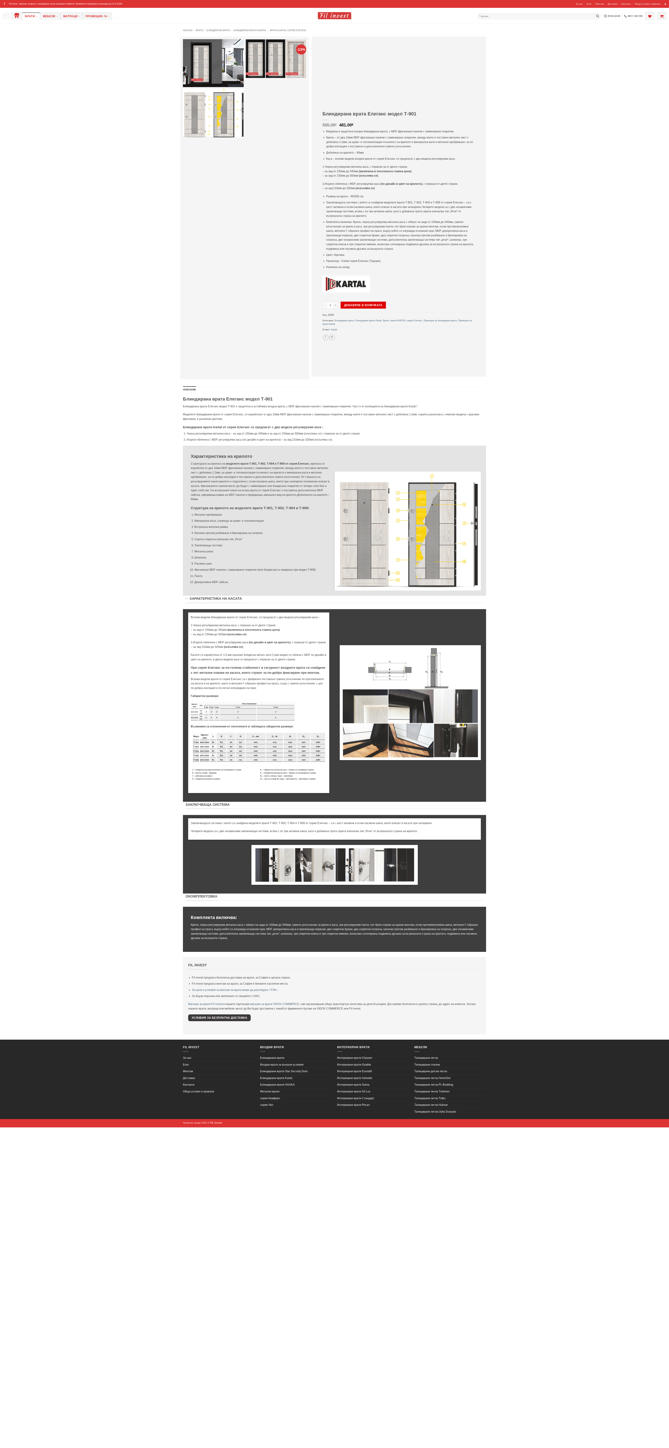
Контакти (626, 4)
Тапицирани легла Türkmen (432, 1091)
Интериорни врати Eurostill (354, 1071)
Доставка (612, 4)
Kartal (334, 329)
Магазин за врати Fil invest (205, 1004)
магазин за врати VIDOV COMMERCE (274, 1004)
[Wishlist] (649, 16)
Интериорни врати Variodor (354, 1078)
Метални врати (269, 1091)
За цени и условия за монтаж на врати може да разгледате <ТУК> (234, 989)
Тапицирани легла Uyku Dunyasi (435, 1111)
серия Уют (266, 1104)
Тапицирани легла (426, 1057)
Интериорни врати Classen (354, 1057)
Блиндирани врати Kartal (249, 30)
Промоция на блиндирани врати (440, 320)
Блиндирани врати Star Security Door (284, 1071)
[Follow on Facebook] (4, 4)
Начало (187, 30)
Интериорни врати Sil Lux (353, 1091)
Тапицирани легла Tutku (429, 1098)
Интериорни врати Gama (353, 1084)
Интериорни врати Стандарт (355, 1098)
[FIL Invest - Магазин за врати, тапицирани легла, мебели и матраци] (334, 15)
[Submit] (598, 16)
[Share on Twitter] (332, 337)
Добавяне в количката (363, 305)
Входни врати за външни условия (281, 1064)
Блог (589, 4)
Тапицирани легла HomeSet (432, 1078)
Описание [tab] (189, 389)
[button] (665, 4)
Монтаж (600, 4)
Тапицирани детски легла (430, 1071)
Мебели (49, 16)
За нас (579, 4)
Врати (30, 16)
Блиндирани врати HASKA (277, 1084)
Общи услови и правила (647, 4)
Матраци (70, 16)
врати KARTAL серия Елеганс (288, 30)
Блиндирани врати (218, 30)
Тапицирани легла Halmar (431, 1104)
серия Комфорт (270, 1098)
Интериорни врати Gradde (354, 1064)
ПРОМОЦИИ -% (96, 16)
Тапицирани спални (427, 1064)
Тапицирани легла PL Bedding (433, 1084)
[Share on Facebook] (326, 337)
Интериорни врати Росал (353, 1104)
